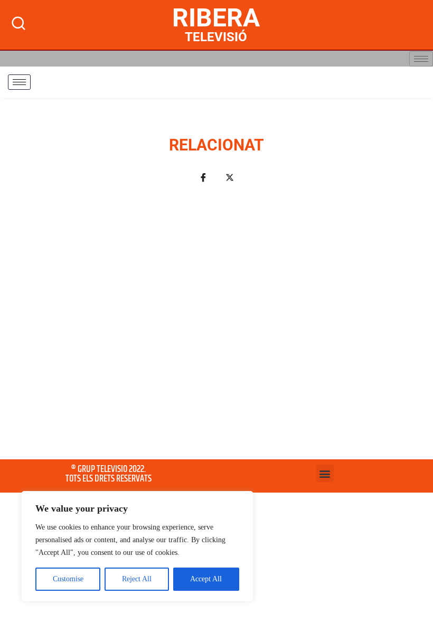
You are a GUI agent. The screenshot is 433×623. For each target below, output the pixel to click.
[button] (325, 473)
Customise (68, 579)
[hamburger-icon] (421, 59)
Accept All (206, 579)
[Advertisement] (216, 327)
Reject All (137, 579)
